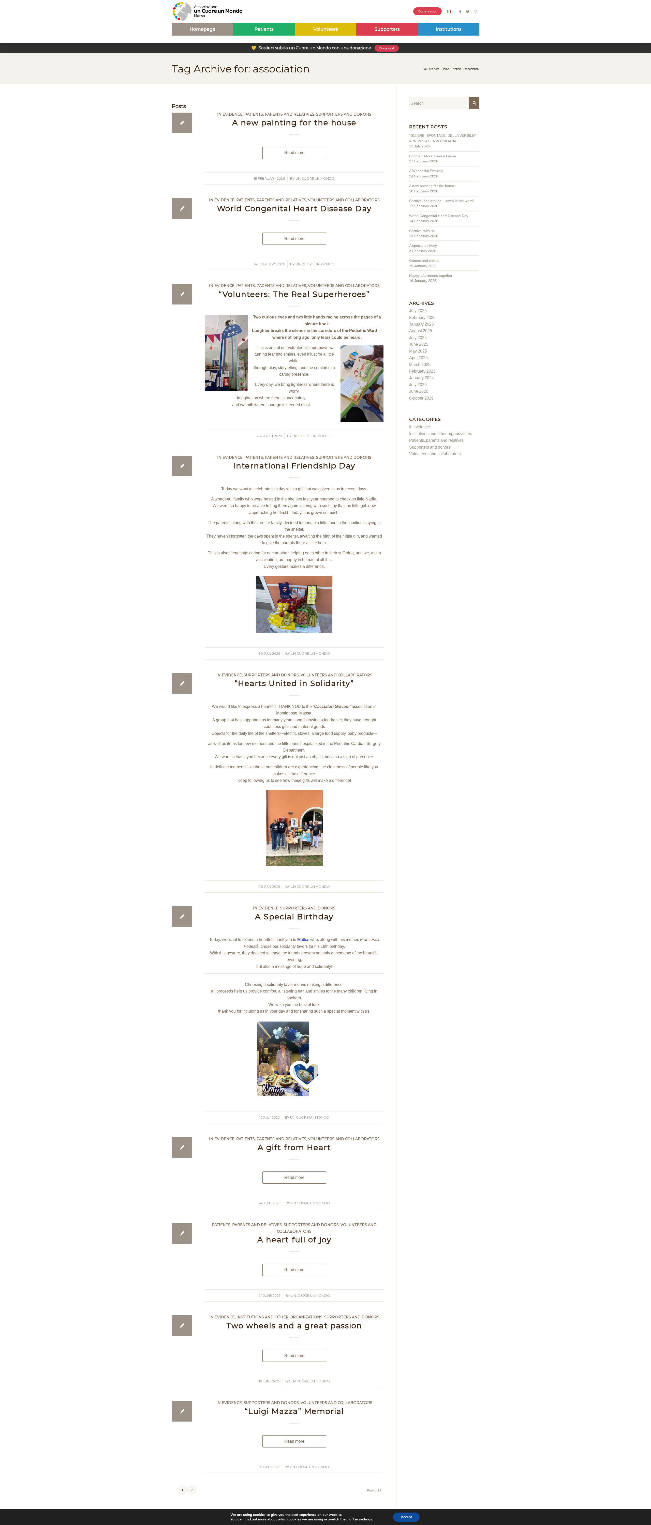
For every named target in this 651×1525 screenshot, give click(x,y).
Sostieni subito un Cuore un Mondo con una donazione (322, 47)
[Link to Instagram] (475, 11)
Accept (406, 1517)
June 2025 (418, 344)
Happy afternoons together (430, 275)
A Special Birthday (294, 916)
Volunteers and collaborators (344, 200)
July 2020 (418, 385)
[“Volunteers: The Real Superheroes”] (182, 294)
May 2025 (418, 351)
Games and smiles (424, 260)
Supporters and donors (343, 114)
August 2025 (420, 331)
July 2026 (418, 311)
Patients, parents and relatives (279, 114)
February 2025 (422, 371)
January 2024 (421, 378)
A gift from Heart (294, 1147)
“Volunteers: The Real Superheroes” (294, 294)
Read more (294, 152)
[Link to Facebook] (460, 11)
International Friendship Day (294, 465)
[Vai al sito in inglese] (449, 12)
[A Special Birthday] (182, 916)
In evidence (230, 114)
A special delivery (423, 245)
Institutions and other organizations (279, 1317)
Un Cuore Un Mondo (315, 178)
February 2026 (422, 317)
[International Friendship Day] (182, 466)
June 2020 (418, 391)
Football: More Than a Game (432, 156)
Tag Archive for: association (241, 69)
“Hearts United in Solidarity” (294, 683)
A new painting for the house (294, 122)
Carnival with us (422, 231)
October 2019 (421, 398)
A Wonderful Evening (426, 171)
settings (365, 1519)
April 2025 (418, 358)
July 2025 (418, 338)
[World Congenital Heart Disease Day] (182, 208)
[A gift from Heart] (182, 1147)
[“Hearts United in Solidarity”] (182, 683)
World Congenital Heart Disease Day (294, 208)
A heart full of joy (294, 1239)
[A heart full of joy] (182, 1233)
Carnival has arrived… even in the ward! (441, 201)
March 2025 (420, 364)
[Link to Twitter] (467, 11)
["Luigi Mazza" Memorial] (182, 1411)
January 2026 (421, 324)
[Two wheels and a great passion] (182, 1325)
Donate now (427, 11)
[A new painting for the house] (182, 123)
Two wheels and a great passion (294, 1325)
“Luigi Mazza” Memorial (294, 1411)
